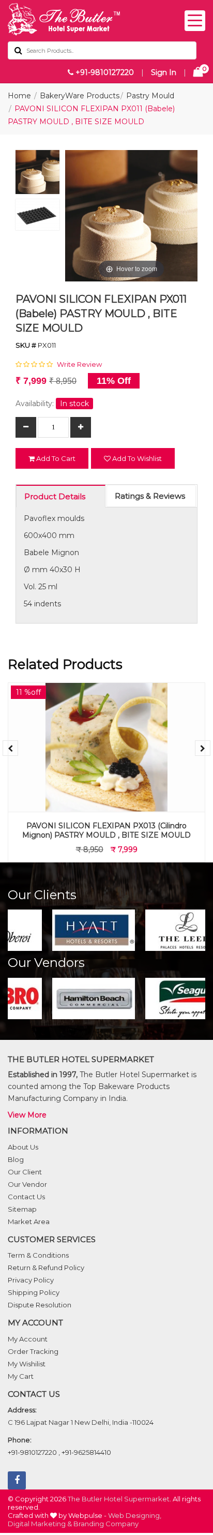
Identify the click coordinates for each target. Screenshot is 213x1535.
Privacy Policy (31, 1280)
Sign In (163, 72)
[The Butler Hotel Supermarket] (106, 19)
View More (27, 1115)
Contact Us (26, 1197)
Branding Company (106, 1523)
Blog (16, 1159)
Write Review (79, 364)
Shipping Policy (33, 1292)
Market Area (29, 1221)
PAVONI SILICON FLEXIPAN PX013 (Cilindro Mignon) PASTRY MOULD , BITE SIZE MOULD (106, 830)
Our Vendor (27, 1184)
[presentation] (10, 748)
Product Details (54, 496)
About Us (23, 1147)
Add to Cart (55, 458)
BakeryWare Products (79, 95)
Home (19, 95)
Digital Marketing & (40, 1523)
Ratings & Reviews (150, 496)
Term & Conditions (38, 1255)
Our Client (25, 1172)
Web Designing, (134, 1515)
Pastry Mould (150, 95)
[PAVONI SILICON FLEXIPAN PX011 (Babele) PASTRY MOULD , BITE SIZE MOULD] (37, 174)
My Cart (21, 1376)
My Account (28, 1339)
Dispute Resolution (39, 1305)
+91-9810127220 (103, 72)
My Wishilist (26, 1364)
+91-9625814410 (86, 1452)
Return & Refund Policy (46, 1267)
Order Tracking (33, 1351)
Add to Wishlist (136, 458)
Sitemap (22, 1209)
